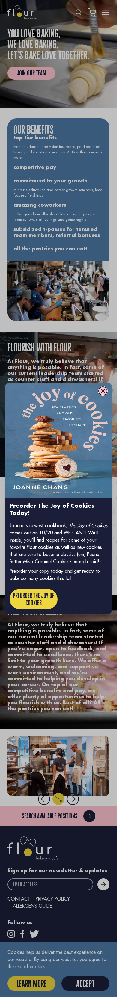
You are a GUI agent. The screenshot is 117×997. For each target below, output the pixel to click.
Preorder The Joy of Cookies (33, 599)
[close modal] (102, 390)
